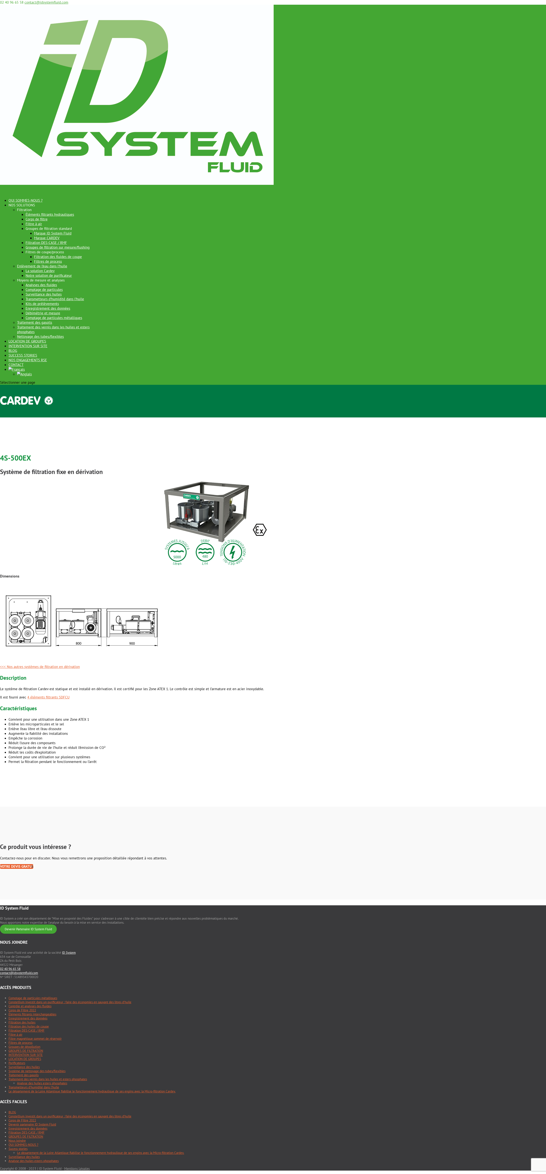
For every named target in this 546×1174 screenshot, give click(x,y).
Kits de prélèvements (42, 303)
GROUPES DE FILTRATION (26, 1051)
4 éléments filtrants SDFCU (48, 697)
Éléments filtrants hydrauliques (50, 214)
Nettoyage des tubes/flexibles (40, 336)
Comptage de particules (44, 289)
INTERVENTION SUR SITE (28, 346)
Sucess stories (18, 1149)
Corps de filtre (37, 219)
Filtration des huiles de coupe (29, 1026)
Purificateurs (17, 1063)
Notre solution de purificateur (49, 275)
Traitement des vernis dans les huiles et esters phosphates (48, 1079)
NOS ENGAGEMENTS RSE (28, 360)
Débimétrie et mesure (43, 313)
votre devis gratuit (16, 866)
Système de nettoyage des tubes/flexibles (37, 1071)
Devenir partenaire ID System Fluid (32, 1124)
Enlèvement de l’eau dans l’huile (42, 266)
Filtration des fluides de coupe (58, 256)
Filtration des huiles (22, 1022)
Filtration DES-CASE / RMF (46, 242)
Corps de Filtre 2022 (22, 1010)
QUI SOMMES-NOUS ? (23, 1145)
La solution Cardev (40, 270)
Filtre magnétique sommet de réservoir (35, 1039)
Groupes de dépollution (24, 1047)
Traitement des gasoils (34, 322)
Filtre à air (34, 224)
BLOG (12, 1112)
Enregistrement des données (48, 308)
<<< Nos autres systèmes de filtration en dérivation (40, 666)
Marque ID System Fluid (52, 233)
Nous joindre (17, 1141)
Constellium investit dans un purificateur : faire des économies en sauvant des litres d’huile (70, 1002)
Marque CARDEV (47, 238)
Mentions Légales (77, 1168)
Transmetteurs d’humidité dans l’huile (55, 299)
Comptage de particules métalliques (54, 317)
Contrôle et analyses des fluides (30, 1006)
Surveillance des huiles (44, 294)
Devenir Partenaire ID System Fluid (28, 929)
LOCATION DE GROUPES (25, 1059)
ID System (69, 953)
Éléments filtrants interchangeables (32, 1014)
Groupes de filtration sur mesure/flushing (58, 247)
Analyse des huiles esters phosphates (42, 1083)
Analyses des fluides (41, 285)
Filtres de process (48, 261)
